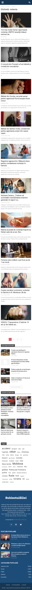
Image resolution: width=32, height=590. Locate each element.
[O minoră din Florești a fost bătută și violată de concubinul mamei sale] (16, 54)
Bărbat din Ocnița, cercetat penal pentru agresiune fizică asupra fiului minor (15, 98)
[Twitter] (21, 524)
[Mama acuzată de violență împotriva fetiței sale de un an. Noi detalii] (16, 220)
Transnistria (5, 479)
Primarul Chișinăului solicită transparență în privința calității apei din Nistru (20, 361)
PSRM (9, 472)
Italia (21, 461)
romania (4, 476)
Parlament (20, 467)
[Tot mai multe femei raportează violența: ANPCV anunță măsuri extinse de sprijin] (16, 20)
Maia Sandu (6, 464)
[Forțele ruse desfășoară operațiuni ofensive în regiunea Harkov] (5, 352)
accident (6, 448)
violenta (12, 482)
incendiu (19, 458)
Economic (4, 577)
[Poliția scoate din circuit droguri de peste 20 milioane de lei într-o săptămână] (5, 371)
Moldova (17, 464)
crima (7, 455)
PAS (25, 467)
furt (21, 455)
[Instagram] (16, 524)
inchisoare (5, 461)
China (18, 452)
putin (14, 473)
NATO (10, 467)
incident (11, 461)
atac (19, 449)
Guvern (5, 458)
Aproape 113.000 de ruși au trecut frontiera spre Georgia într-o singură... (24, 409)
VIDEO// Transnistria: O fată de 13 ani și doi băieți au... (15, 323)
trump (10, 479)
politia (5, 470)
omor (14, 467)
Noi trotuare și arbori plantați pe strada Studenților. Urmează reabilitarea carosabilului (7, 411)
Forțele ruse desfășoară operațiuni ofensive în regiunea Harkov (20, 351)
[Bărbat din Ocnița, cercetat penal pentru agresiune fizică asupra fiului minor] (16, 86)
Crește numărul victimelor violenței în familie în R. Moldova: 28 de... (15, 291)
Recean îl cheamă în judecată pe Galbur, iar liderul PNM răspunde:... (24, 432)
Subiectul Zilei (4, 405)
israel (16, 461)
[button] (29, 2)
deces (12, 455)
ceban (12, 452)
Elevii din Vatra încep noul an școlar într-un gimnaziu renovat (7, 432)
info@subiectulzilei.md (20, 519)
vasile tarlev (5, 482)
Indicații (8, 585)
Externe (3, 574)
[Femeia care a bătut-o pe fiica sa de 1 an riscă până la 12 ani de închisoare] (16, 250)
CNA (3, 455)
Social (2, 26)
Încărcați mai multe (15, 387)
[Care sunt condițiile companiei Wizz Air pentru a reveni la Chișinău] (5, 554)
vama (27, 479)
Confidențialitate (16, 585)
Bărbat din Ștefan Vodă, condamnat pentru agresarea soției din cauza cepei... (15, 131)
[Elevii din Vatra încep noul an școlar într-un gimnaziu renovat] (8, 424)
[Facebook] (11, 524)
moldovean (4, 466)
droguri (17, 455)
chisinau (25, 452)
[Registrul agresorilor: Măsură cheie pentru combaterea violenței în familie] (16, 151)
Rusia (11, 476)
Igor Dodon (12, 458)
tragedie (22, 476)
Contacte (24, 585)
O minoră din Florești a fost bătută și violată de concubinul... (16, 65)
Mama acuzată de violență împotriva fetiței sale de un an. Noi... (16, 231)
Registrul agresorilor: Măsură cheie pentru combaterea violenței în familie (15, 163)
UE (23, 479)
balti (23, 449)
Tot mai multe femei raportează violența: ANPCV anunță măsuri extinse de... (14, 32)
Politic (18, 428)
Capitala (5, 452)
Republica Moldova (22, 472)
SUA (17, 476)
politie (4, 472)
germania (25, 455)
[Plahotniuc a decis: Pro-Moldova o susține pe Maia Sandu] (5, 546)
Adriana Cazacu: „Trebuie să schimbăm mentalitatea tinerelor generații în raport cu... (14, 197)
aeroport (14, 449)
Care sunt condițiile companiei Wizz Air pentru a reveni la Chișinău (20, 554)
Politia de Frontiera (17, 470)
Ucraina (17, 479)
